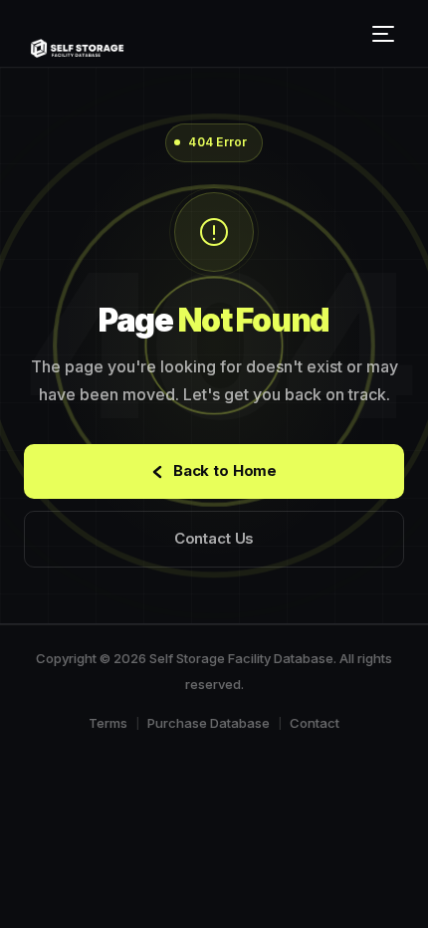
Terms (108, 723)
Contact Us (214, 538)
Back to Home (225, 470)
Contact (314, 723)
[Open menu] (386, 34)
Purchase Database (208, 723)
